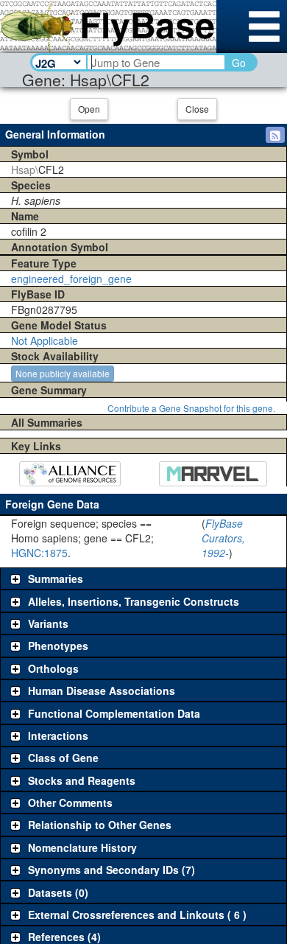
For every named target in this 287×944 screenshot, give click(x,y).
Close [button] (197, 108)
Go (239, 62)
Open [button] (89, 108)
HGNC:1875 (39, 552)
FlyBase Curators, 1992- (223, 538)
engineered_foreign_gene (71, 278)
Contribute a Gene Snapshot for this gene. (191, 408)
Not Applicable (44, 340)
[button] (275, 135)
